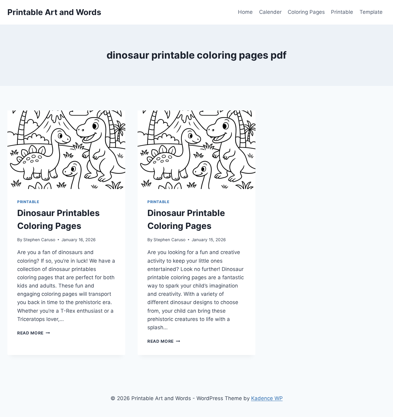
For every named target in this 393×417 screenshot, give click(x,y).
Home (245, 12)
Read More (33, 332)
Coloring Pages (306, 12)
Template (371, 12)
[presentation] (66, 149)
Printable (342, 12)
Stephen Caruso (39, 239)
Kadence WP (267, 398)
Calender (270, 12)
